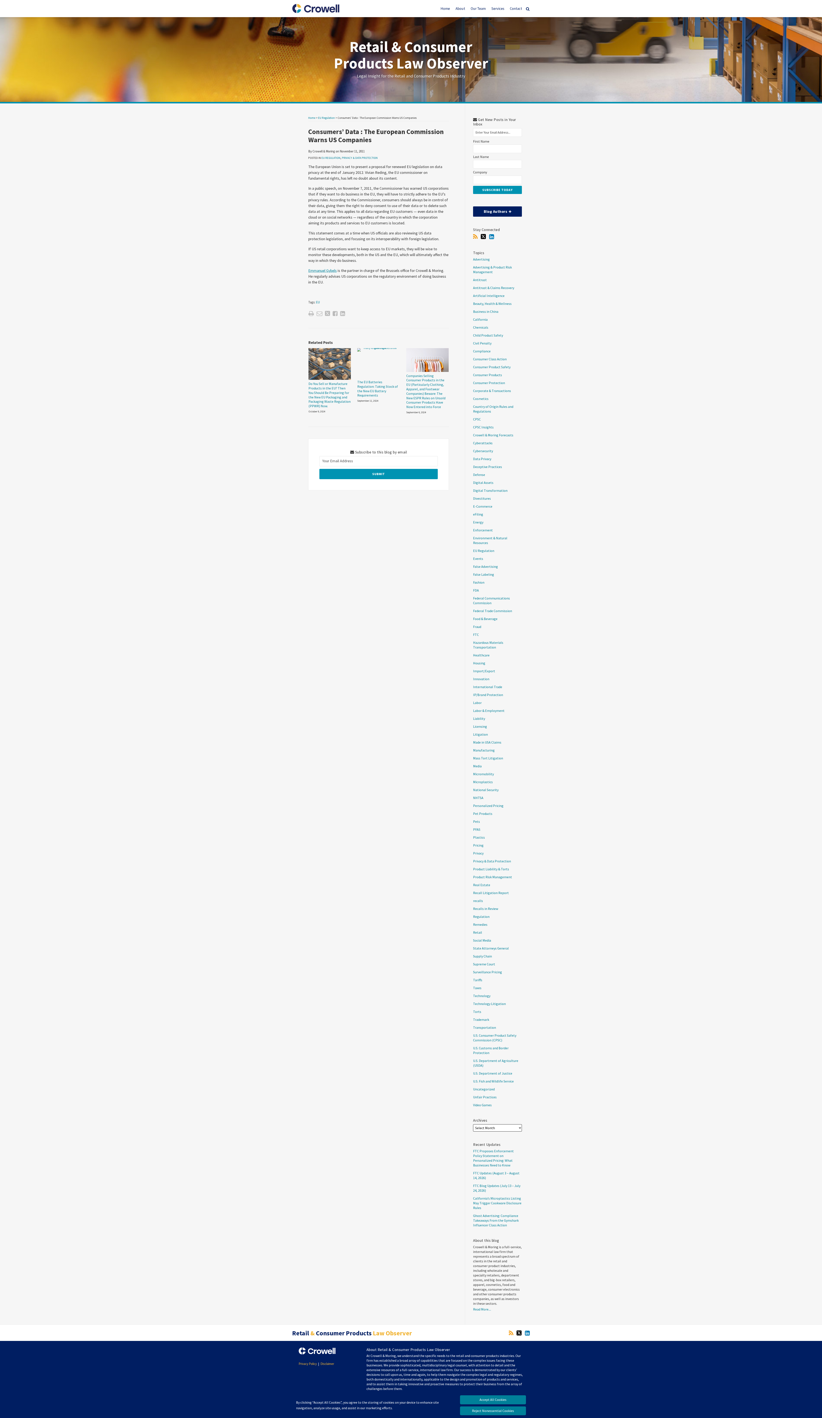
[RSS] (475, 237)
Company (480, 172)
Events (478, 558)
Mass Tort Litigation (488, 758)
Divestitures (482, 498)
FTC (476, 634)
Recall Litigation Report (491, 893)
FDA (476, 590)
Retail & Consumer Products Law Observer (411, 55)
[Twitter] (483, 237)
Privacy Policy (308, 1364)
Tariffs (477, 980)
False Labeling (483, 574)
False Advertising (485, 566)
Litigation (480, 734)
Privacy (478, 853)
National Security (486, 790)
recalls (478, 901)
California (480, 319)
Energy (478, 522)
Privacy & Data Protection (360, 158)
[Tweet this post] (327, 313)
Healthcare (481, 655)
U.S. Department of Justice (492, 1073)
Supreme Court (484, 964)
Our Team (478, 8)
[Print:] (311, 313)
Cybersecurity (483, 451)
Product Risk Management (492, 877)
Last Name (481, 157)
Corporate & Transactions (492, 391)
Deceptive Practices (487, 467)
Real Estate (481, 885)
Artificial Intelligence (489, 296)
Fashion (478, 582)
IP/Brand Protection (488, 695)
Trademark (481, 1019)
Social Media (482, 940)
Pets (476, 821)
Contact (516, 8)
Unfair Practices (485, 1097)
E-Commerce (482, 506)
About (460, 8)
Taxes (477, 988)
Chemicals (480, 327)
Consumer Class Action (490, 359)
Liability (479, 718)
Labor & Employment (489, 710)
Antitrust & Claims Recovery (493, 288)
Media (477, 766)
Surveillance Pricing (487, 972)
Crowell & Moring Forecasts (493, 435)
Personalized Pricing (488, 806)
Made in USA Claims (487, 742)
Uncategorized (484, 1089)
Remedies (480, 924)
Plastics (479, 837)
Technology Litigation (489, 1004)
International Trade (487, 687)
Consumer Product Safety (492, 367)
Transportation (484, 1027)
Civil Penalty (482, 343)
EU (318, 302)
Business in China (485, 311)
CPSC (477, 419)
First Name (481, 141)
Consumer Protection (489, 383)
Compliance (482, 351)
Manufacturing (484, 750)
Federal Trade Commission (492, 611)
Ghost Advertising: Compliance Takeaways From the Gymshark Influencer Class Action (496, 1220)
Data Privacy (482, 459)
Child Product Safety (488, 335)
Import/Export (484, 671)
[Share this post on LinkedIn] (342, 313)
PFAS (476, 829)
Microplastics (483, 782)
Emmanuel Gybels (322, 270)
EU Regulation (326, 118)
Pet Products (482, 813)
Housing (479, 663)
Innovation (481, 679)
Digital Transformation (490, 490)
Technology (481, 996)
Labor (477, 703)
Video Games (482, 1105)
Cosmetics (480, 399)
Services (497, 8)
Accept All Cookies (493, 1399)
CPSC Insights (483, 427)
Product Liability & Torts (491, 869)
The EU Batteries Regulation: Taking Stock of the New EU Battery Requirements (377, 388)
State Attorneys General (491, 948)
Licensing (480, 726)
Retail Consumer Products (352, 1333)
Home (445, 8)
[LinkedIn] (491, 237)
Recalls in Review (485, 909)
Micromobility (483, 774)
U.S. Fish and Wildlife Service (493, 1081)
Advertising (481, 259)
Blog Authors (490, 210)
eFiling (478, 514)
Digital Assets (483, 482)
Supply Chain (482, 956)
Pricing (478, 845)
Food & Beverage (485, 619)
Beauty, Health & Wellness (492, 303)
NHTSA (478, 798)
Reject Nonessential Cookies (493, 1411)
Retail (477, 932)
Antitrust (480, 280)
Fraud (477, 627)
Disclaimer (327, 1364)
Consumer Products (487, 375)
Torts (477, 1011)
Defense (479, 475)
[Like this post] (335, 313)
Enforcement (483, 530)
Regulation (481, 916)
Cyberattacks (483, 443)
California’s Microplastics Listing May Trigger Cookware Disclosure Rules (497, 1203)
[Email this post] (319, 313)
